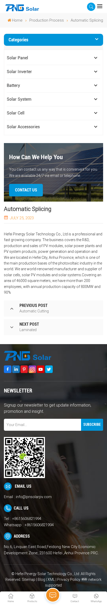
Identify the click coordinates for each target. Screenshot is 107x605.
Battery (13, 85)
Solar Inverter (19, 71)
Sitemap (28, 579)
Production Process (46, 20)
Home (17, 20)
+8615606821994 (26, 518)
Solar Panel (17, 57)
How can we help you (36, 157)
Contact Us (26, 190)
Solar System (19, 99)
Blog (41, 579)
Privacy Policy (68, 579)
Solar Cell (15, 113)
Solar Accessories (23, 126)
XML (51, 579)
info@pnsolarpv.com (34, 496)
